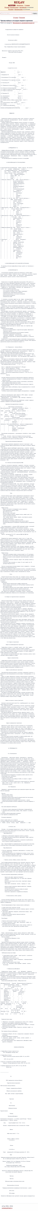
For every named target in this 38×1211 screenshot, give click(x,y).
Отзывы (15, 17)
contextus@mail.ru (7, 1208)
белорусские (14, 7)
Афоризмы (20, 5)
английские (23, 7)
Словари (27, 5)
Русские (7, 7)
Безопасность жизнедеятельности (23, 23)
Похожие (22, 17)
